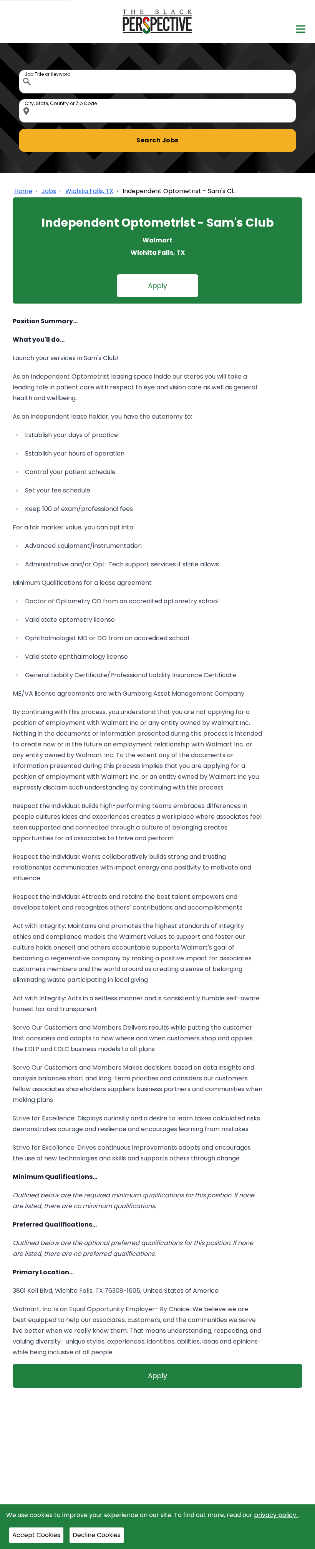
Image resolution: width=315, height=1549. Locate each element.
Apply (157, 285)
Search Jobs (157, 140)
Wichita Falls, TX (89, 191)
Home (23, 191)
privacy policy (276, 1515)
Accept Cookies (36, 1535)
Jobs (48, 191)
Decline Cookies (97, 1535)
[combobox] (158, 81)
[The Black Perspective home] (157, 21)
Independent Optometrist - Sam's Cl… (180, 191)
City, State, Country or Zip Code (28, 101)
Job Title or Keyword (28, 71)
